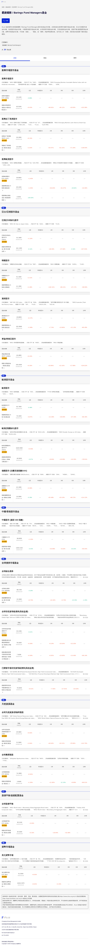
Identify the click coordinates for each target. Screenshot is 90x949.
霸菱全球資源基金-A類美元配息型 (6, 743)
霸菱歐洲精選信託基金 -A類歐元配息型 (6, 459)
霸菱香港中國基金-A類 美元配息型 (6, 549)
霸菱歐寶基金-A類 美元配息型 (6, 416)
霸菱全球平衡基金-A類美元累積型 (6, 833)
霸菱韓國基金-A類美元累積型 (6, 286)
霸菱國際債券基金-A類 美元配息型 (6, 600)
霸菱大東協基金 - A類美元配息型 (6, 366)
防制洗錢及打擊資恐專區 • (8, 941)
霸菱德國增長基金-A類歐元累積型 (6, 497)
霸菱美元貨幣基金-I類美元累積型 (6, 884)
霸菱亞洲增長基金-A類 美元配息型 (6, 249)
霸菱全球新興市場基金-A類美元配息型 (6, 107)
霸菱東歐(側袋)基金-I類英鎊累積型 (6, 198)
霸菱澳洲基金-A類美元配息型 (6, 326)
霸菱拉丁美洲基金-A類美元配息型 (6, 148)
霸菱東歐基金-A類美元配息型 (6, 187)
